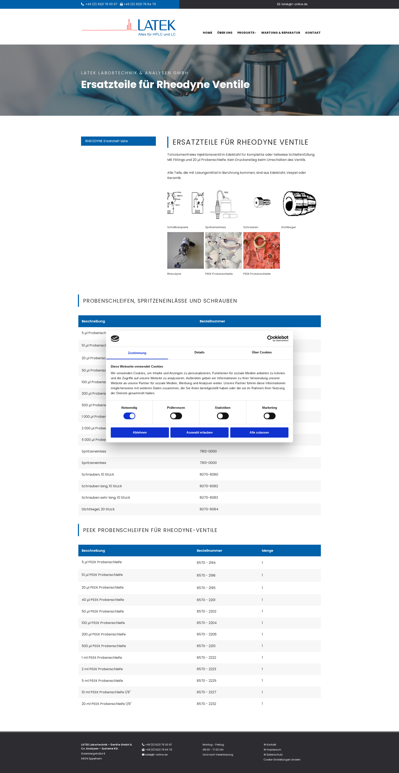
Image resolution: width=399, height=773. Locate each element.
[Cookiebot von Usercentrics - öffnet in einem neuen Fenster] (270, 339)
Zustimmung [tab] (137, 353)
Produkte (245, 33)
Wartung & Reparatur (280, 33)
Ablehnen (140, 432)
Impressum (274, 749)
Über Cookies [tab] (262, 352)
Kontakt (313, 33)
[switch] (176, 416)
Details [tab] (200, 352)
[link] (247, 33)
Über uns (224, 33)
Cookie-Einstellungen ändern (282, 759)
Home (207, 33)
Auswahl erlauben (199, 432)
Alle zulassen (259, 432)
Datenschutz (275, 754)
